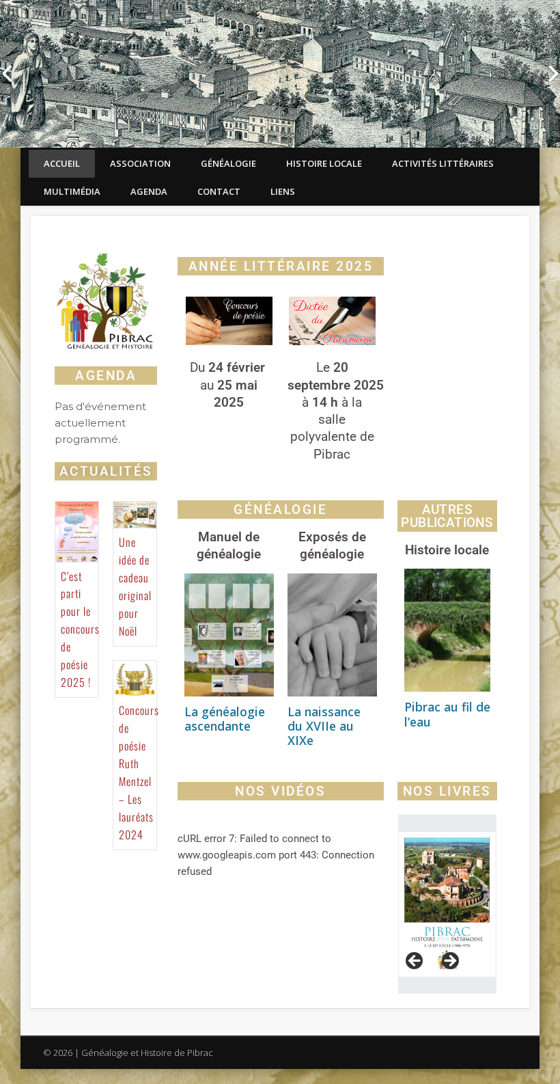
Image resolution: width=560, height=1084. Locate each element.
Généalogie (228, 163)
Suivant (449, 961)
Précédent (415, 961)
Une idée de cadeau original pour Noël (135, 586)
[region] (447, 904)
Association (140, 163)
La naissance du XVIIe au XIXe (324, 725)
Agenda (148, 191)
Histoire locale (324, 163)
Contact (218, 191)
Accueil (62, 163)
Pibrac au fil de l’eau (447, 714)
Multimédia (72, 191)
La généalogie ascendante (224, 718)
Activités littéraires (443, 163)
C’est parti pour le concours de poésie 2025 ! (80, 629)
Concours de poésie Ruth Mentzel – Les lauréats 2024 (139, 772)
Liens (282, 191)
